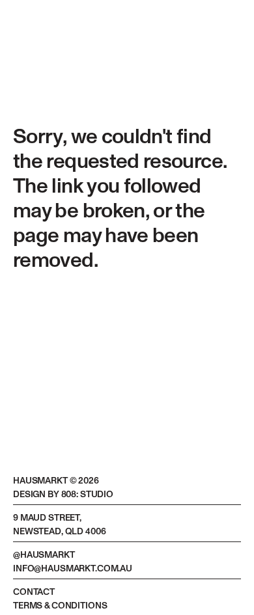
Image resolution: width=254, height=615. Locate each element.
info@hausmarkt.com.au (72, 568)
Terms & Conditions (60, 605)
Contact (34, 592)
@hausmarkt (44, 555)
